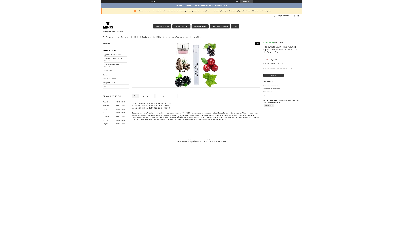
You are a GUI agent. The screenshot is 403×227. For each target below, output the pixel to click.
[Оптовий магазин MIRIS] (108, 25)
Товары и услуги (161, 26)
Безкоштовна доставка (270, 86)
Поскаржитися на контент (200, 142)
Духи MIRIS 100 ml (110, 55)
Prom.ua (212, 140)
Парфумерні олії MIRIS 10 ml (131, 37)
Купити (273, 75)
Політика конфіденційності (218, 142)
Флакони (107, 70)
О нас (235, 26)
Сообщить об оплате (220, 26)
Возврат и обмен (200, 26)
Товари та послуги (112, 37)
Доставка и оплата (181, 26)
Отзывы (106, 75)
